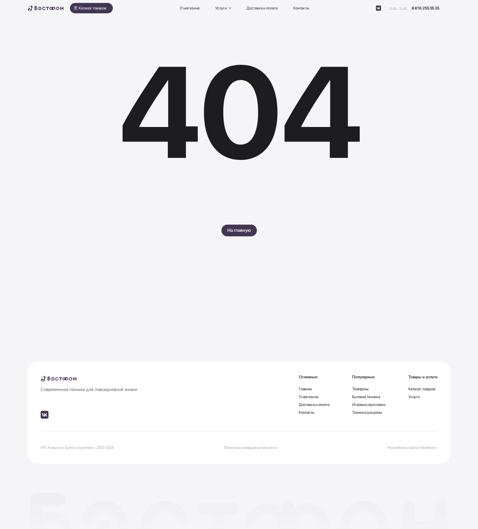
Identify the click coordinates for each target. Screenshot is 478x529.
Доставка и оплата (262, 8)
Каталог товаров (92, 8)
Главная (305, 389)
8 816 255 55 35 (425, 8)
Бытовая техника (366, 397)
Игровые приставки (369, 404)
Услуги (221, 8)
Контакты (301, 8)
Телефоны (360, 389)
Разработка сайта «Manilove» (412, 447)
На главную (239, 230)
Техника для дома (367, 412)
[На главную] (45, 8)
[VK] (378, 8)
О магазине (190, 8)
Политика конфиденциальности (250, 447)
